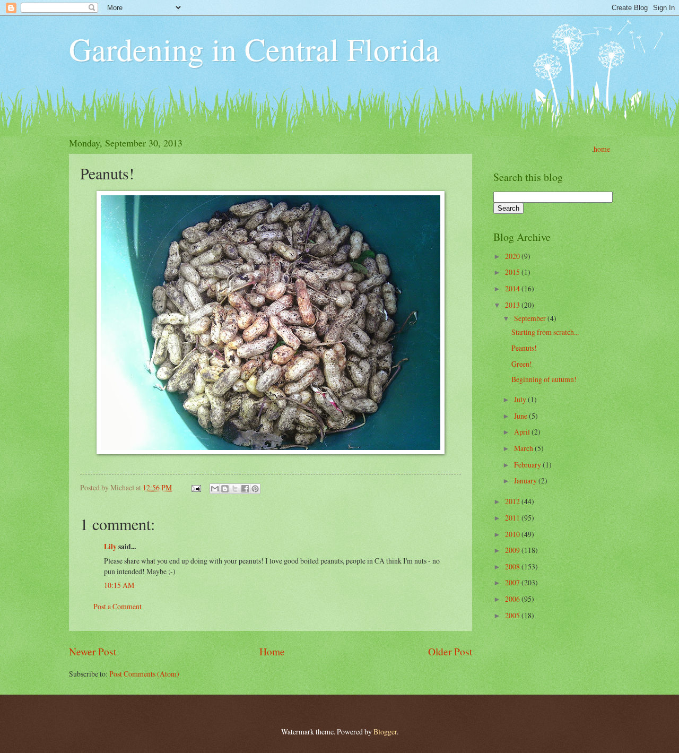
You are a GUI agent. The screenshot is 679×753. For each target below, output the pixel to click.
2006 (513, 599)
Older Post (450, 651)
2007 (513, 582)
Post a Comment (117, 606)
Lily (110, 546)
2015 (513, 272)
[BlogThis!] (225, 488)
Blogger (385, 731)
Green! (521, 364)
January (526, 480)
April (523, 432)
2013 (513, 305)
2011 (513, 518)
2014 (513, 288)
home (602, 149)
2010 (513, 534)
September (530, 318)
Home (272, 651)
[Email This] (215, 488)
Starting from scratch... (545, 332)
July (521, 399)
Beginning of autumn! (544, 379)
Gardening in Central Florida (254, 49)
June (521, 416)
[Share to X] (235, 488)
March (524, 448)
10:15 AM (119, 585)
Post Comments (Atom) (144, 674)
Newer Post (92, 651)
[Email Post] (195, 487)
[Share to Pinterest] (255, 488)
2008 (513, 566)
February (528, 465)
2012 (513, 501)
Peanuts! (524, 348)
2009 (513, 550)
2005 (513, 615)
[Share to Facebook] (245, 488)
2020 (513, 256)
